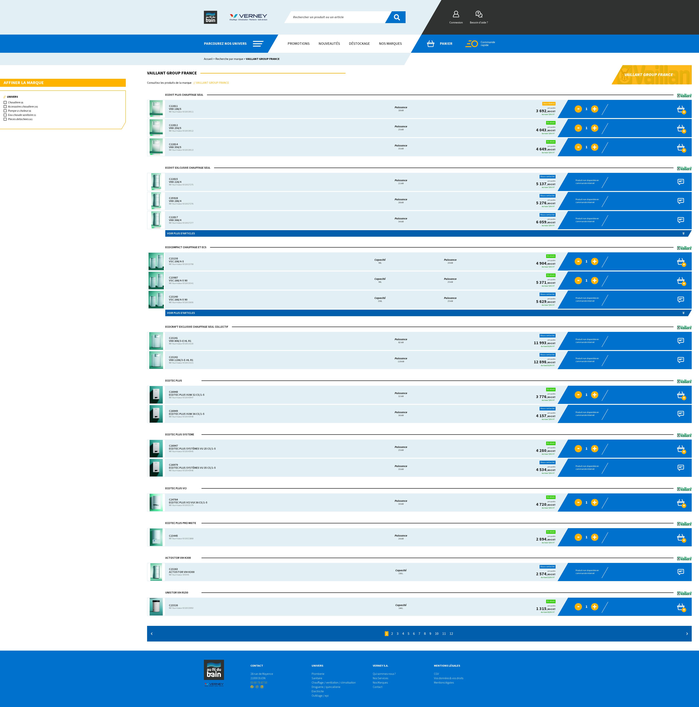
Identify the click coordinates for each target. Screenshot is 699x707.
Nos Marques (380, 683)
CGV (436, 674)
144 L (400, 606)
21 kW (401, 182)
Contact (377, 687)
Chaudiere (14, 102)
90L (380, 261)
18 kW (401, 109)
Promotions (298, 43)
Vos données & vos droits (448, 678)
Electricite (318, 691)
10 (437, 633)
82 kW (401, 341)
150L (380, 299)
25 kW (401, 128)
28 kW (401, 201)
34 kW (401, 220)
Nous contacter (547, 176)
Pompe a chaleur (18, 111)
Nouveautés (329, 43)
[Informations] (565, 109)
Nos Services (380, 678)
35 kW (401, 147)
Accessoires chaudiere (21, 107)
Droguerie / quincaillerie (326, 687)
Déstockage (359, 43)
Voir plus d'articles (181, 233)
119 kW (401, 360)
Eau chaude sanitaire (20, 115)
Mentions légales (444, 683)
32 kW (401, 395)
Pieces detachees (18, 119)
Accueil (208, 59)
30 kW (401, 502)
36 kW (401, 414)
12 (451, 633)
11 (444, 633)
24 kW (401, 537)
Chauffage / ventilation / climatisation (334, 683)
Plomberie (318, 674)
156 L (400, 572)
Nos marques (390, 43)
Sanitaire (317, 678)
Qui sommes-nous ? (384, 674)
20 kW (450, 261)
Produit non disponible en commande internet (587, 182)
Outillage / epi (320, 696)
